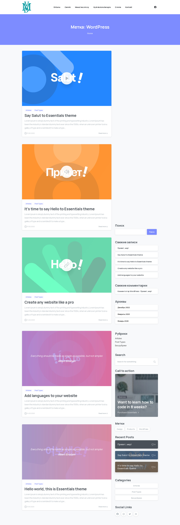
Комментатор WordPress (128, 291)
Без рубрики (120, 345)
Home (90, 33)
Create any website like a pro (49, 302)
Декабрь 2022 (124, 307)
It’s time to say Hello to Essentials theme (59, 208)
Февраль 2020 (124, 314)
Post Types (120, 342)
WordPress (143, 429)
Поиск (119, 225)
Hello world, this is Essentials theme (55, 488)
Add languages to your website (50, 395)
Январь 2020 (123, 321)
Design (120, 429)
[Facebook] (155, 7)
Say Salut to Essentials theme (50, 115)
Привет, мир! (123, 248)
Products (131, 429)
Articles (118, 338)
